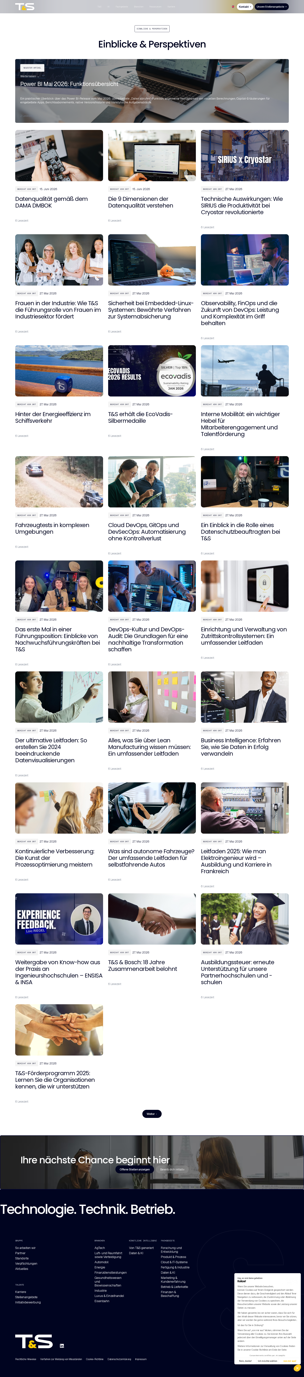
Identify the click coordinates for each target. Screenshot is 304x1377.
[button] (297, 1368)
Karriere (20, 1292)
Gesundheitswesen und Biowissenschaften (108, 1281)
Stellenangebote (26, 1297)
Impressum (141, 1359)
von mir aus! (289, 1361)
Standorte (22, 1258)
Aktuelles (21, 1269)
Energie (100, 1267)
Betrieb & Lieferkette (174, 1287)
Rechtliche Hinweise (25, 1359)
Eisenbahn (102, 1301)
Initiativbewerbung (28, 1302)
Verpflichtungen (26, 1263)
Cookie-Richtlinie (95, 1359)
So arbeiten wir (25, 1248)
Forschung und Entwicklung (171, 1250)
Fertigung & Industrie (175, 1267)
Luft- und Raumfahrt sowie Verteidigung (108, 1255)
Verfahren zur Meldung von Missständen (61, 1359)
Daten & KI (136, 1253)
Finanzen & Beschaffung (170, 1294)
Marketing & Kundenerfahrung (173, 1279)
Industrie (101, 1290)
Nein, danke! (245, 1361)
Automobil (101, 1262)
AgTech (100, 1248)
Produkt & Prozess (173, 1257)
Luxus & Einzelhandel (109, 1296)
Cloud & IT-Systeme (174, 1262)
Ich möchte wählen (267, 1361)
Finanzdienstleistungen (111, 1272)
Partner (20, 1253)
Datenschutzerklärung (119, 1359)
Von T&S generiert (141, 1248)
